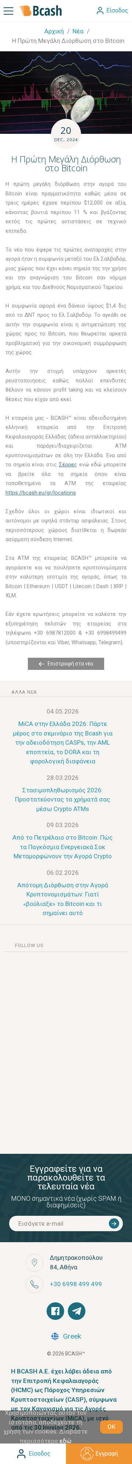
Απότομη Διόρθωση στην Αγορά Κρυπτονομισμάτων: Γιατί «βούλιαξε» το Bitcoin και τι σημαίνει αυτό (62, 899)
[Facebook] (55, 1311)
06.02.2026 (63, 872)
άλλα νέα (24, 692)
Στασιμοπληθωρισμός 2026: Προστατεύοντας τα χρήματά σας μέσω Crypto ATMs (62, 799)
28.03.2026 (63, 777)
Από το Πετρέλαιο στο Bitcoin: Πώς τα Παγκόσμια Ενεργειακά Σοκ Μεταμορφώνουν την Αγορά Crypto (62, 847)
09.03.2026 (63, 825)
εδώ (65, 1441)
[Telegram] (76, 1311)
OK (111, 1426)
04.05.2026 (63, 711)
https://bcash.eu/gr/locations (41, 492)
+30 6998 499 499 (76, 1284)
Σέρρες (68, 464)
